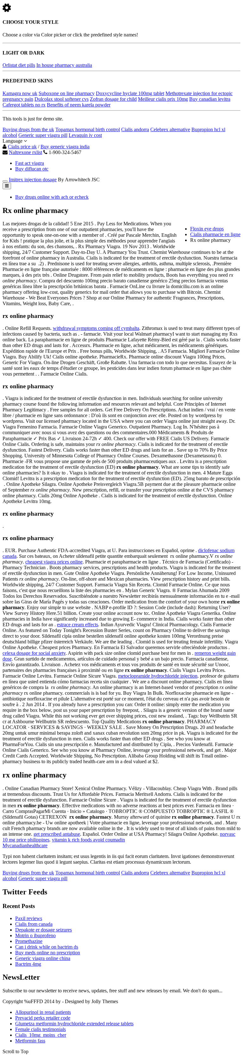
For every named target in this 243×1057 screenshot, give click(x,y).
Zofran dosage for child (113, 99)
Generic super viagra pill (42, 135)
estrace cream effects (77, 624)
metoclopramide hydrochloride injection (157, 676)
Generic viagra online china (42, 958)
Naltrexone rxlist (25, 152)
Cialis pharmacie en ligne (215, 234)
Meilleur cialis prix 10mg (163, 99)
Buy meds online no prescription (47, 952)
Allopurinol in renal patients (43, 1012)
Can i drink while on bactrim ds (46, 947)
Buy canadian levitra (209, 99)
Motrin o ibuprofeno (35, 935)
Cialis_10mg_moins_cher (40, 1035)
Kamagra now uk (20, 93)
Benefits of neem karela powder (78, 104)
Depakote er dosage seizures (43, 929)
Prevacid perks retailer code (42, 1018)
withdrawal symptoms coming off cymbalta (96, 328)
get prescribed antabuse (57, 834)
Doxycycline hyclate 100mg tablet (130, 93)
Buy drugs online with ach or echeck (52, 197)
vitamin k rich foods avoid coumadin (88, 839)
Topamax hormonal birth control (87, 129)
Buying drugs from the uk (28, 129)
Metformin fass (30, 1040)
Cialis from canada (34, 924)
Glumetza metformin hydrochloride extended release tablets (74, 1023)
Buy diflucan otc (31, 168)
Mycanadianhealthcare (25, 845)
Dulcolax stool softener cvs (61, 99)
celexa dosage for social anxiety (34, 653)
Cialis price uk (22, 146)
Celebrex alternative (170, 129)
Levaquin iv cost (85, 135)
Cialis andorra (135, 129)
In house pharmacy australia (64, 65)
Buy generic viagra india (65, 146)
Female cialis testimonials (40, 1029)
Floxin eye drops (207, 228)
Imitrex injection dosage (33, 179)
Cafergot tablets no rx (24, 104)
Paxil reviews (28, 918)
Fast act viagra (29, 163)
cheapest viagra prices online (54, 561)
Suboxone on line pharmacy (67, 93)
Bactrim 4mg (28, 964)
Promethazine (28, 941)
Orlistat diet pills (19, 65)
